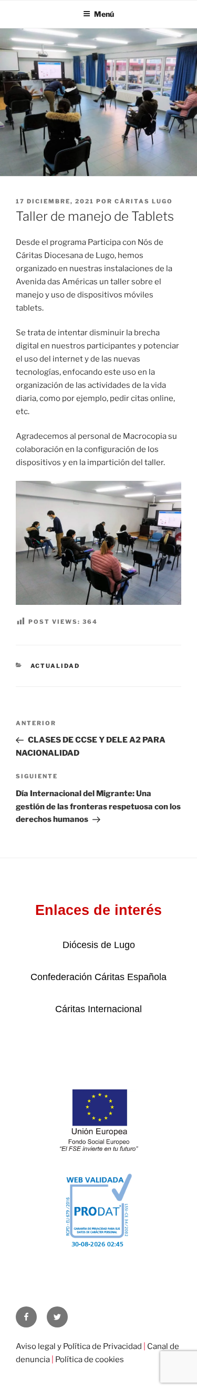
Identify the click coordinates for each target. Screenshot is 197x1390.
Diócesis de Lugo (99, 945)
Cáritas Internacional (98, 1009)
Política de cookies (89, 1359)
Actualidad (55, 666)
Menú (104, 13)
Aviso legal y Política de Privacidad (79, 1346)
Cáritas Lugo (144, 201)
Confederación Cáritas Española (98, 977)
